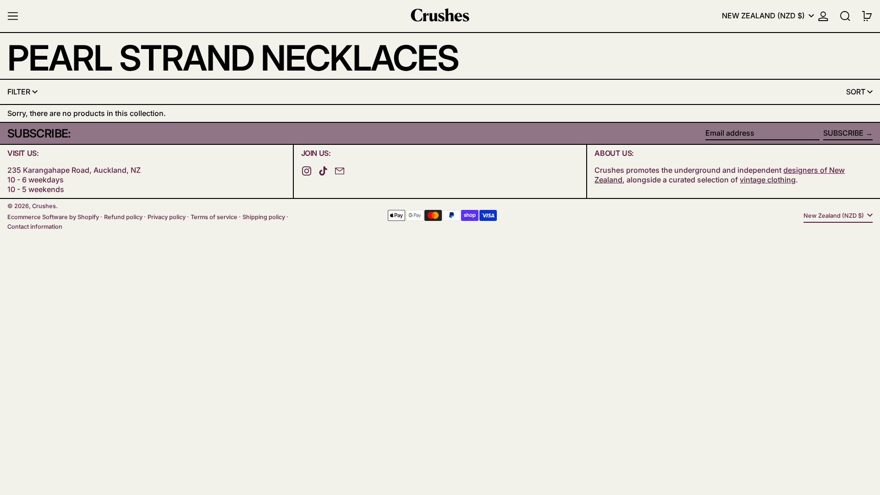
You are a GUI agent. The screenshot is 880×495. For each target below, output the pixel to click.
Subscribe (843, 133)
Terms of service (214, 217)
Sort (855, 91)
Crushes (44, 206)
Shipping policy (263, 217)
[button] (845, 16)
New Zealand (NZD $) (764, 15)
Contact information (34, 226)
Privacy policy (167, 217)
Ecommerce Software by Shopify (53, 217)
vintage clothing (768, 179)
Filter (18, 91)
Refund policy (123, 217)
